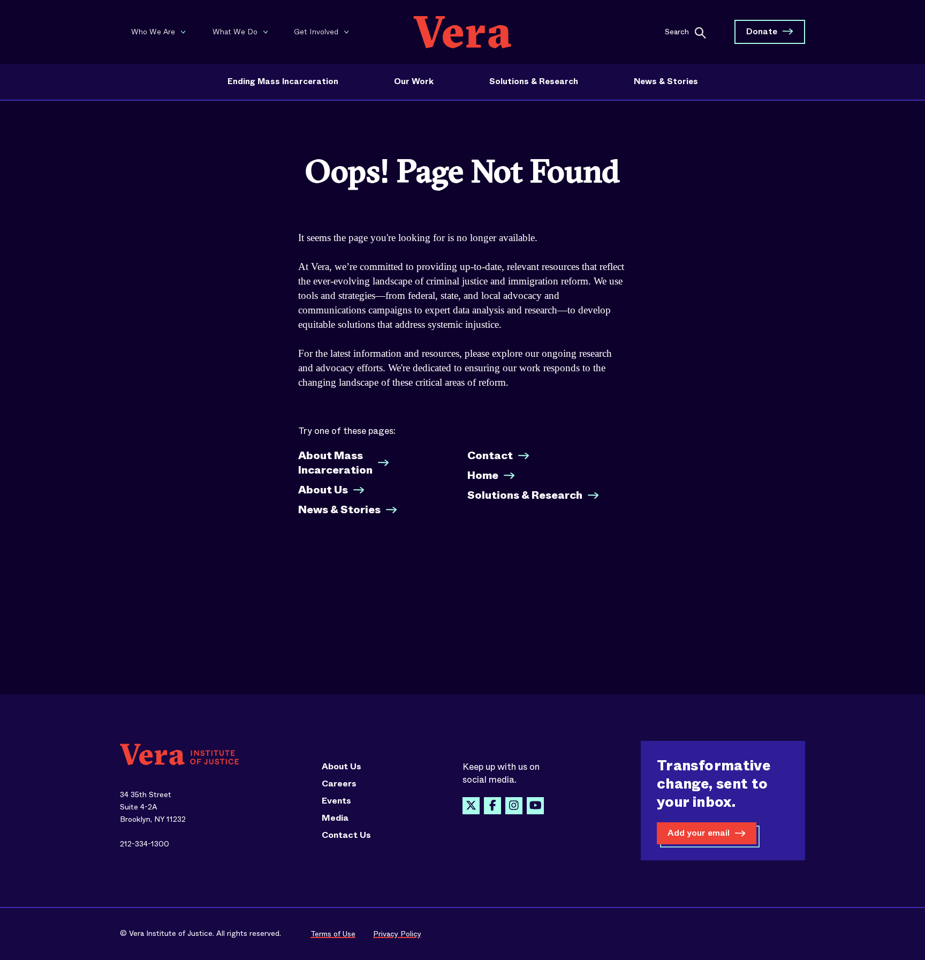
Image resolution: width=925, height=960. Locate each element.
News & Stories (666, 81)
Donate (761, 31)
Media (335, 818)
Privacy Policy (397, 933)
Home (482, 475)
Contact (490, 455)
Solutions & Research (533, 81)
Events (336, 801)
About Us (323, 490)
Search (677, 31)
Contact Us (346, 835)
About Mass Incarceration (335, 462)
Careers (339, 783)
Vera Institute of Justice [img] (462, 32)
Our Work (414, 81)
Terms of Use (332, 933)
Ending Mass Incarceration (283, 81)
